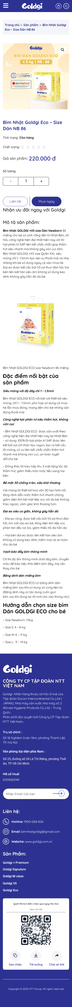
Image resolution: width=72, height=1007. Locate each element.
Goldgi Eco (10, 890)
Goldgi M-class (13, 876)
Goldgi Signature (14, 869)
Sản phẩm (30, 25)
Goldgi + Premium (16, 862)
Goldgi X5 (10, 883)
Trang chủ (12, 25)
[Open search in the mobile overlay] (66, 6)
